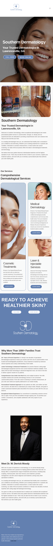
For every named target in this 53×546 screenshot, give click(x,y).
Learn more (13, 540)
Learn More (9, 286)
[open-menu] (50, 8)
